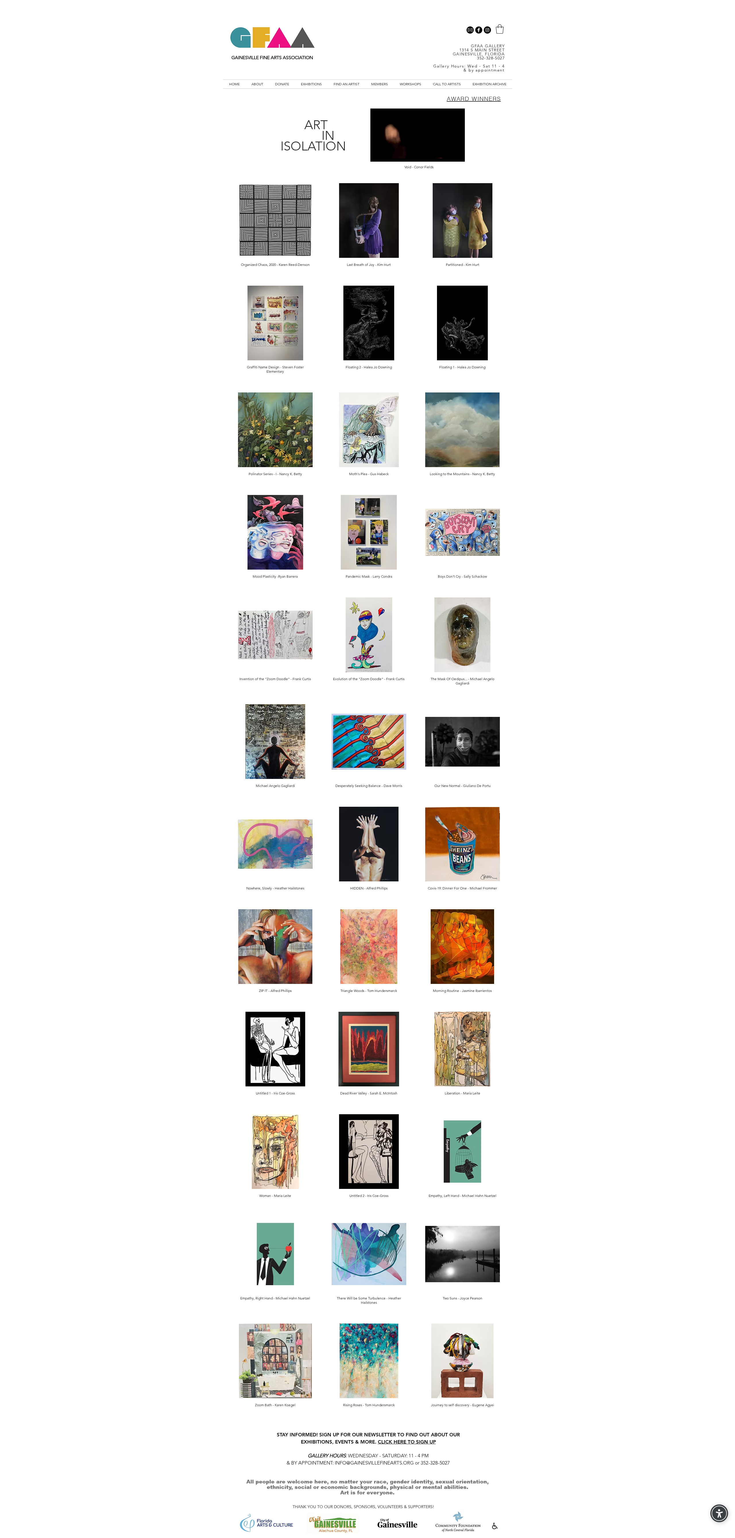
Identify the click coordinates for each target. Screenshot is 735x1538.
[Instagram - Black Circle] (487, 30)
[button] (500, 29)
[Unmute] (387, 154)
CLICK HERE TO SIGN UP (407, 1442)
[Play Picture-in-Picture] (447, 154)
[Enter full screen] (457, 154)
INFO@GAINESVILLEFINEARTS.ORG (374, 1463)
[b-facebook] (478, 30)
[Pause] (378, 154)
